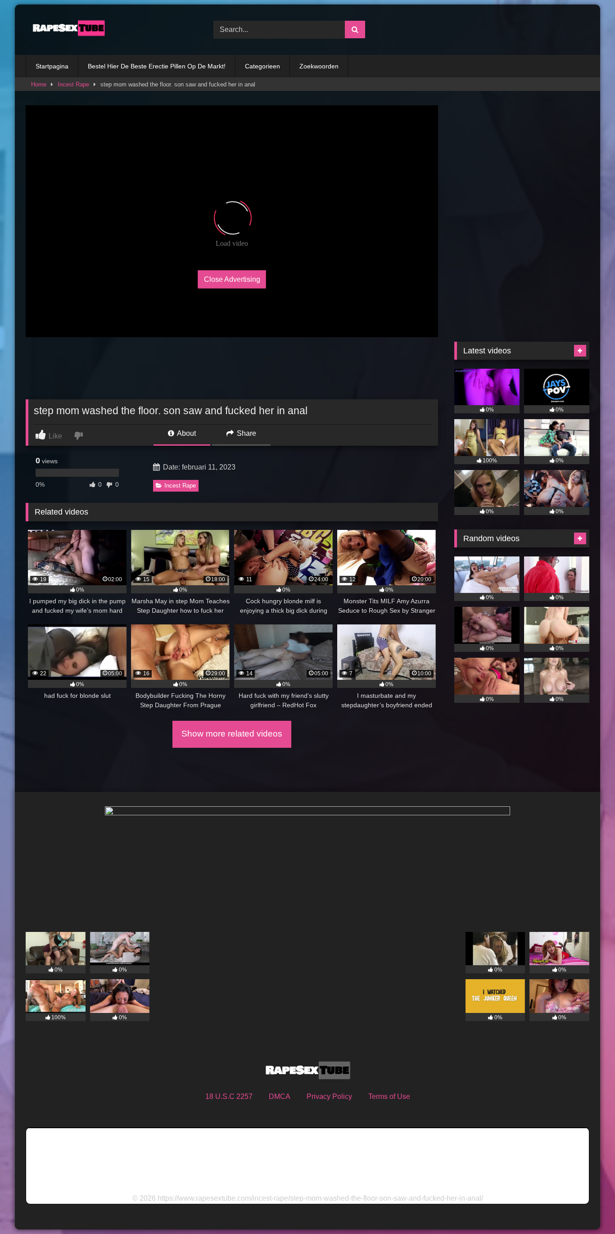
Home (38, 84)
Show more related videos (231, 733)
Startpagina (52, 66)
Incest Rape (73, 84)
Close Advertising (232, 279)
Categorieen (262, 66)
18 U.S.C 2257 (229, 1096)
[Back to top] (587, 1207)
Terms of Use (389, 1096)
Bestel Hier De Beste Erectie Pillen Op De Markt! (157, 66)
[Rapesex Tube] (66, 30)
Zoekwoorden (319, 66)
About (186, 433)
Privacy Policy (329, 1096)
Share (245, 433)
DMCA (279, 1096)
